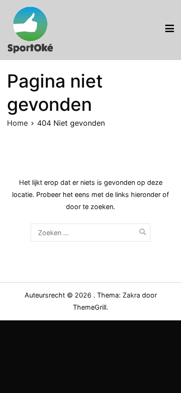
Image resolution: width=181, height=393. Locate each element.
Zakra (131, 295)
